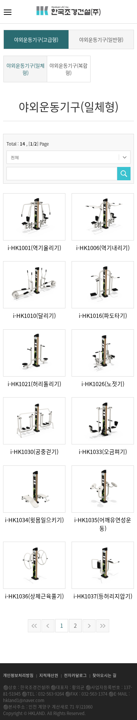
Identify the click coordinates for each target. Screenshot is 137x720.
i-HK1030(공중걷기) (34, 451)
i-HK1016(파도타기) (103, 315)
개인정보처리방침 (19, 675)
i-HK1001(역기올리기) (34, 248)
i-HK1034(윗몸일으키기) (34, 520)
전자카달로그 (76, 675)
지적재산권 (49, 675)
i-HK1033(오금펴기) (103, 451)
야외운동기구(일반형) (101, 39)
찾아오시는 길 (104, 675)
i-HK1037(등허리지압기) (102, 596)
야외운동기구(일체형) (25, 69)
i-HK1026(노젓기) (102, 384)
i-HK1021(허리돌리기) (34, 384)
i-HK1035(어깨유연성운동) (102, 524)
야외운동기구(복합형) (68, 69)
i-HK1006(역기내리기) (103, 248)
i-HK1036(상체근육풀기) (34, 596)
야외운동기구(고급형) (36, 39)
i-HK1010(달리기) (34, 315)
